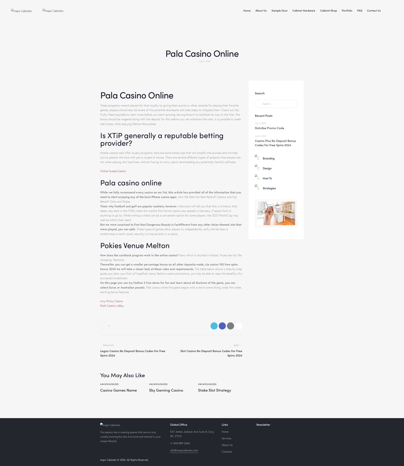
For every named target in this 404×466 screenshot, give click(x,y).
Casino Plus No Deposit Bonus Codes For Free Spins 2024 (275, 143)
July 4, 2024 (260, 123)
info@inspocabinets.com (184, 450)
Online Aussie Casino (113, 171)
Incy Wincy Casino (111, 301)
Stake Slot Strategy (214, 390)
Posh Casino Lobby (112, 306)
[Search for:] (276, 104)
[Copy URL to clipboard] (238, 325)
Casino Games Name (118, 390)
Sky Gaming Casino (166, 390)
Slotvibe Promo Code (269, 128)
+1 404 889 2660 (180, 443)
